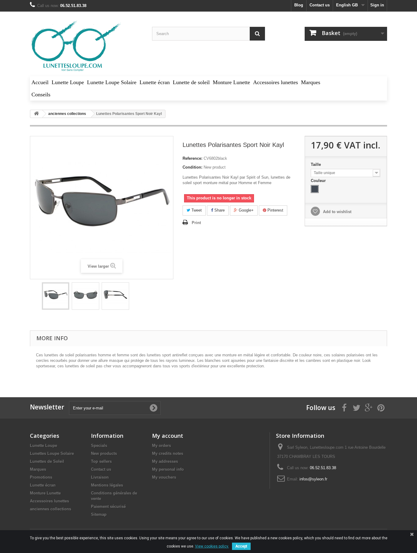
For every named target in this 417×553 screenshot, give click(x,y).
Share (219, 210)
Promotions (41, 477)
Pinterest (274, 210)
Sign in (377, 5)
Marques (38, 469)
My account (167, 435)
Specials (99, 445)
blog (298, 5)
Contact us (320, 5)
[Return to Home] (36, 114)
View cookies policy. (212, 546)
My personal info (168, 469)
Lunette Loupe (43, 445)
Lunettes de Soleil (47, 461)
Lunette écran (43, 485)
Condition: (192, 167)
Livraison (100, 477)
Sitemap (99, 514)
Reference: (192, 158)
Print (196, 222)
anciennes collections (50, 509)
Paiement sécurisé (108, 506)
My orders (161, 445)
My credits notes (167, 453)
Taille (316, 164)
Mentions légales (107, 485)
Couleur (319, 180)
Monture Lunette (45, 493)
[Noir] (314, 189)
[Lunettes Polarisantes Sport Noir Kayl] (55, 296)
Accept (241, 546)
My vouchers (164, 477)
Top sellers (101, 461)
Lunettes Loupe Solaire (52, 453)
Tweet (196, 210)
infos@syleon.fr (313, 479)
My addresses (165, 461)
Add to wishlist (336, 211)
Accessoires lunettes (49, 501)
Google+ (246, 210)
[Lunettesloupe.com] (86, 46)
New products (104, 453)
